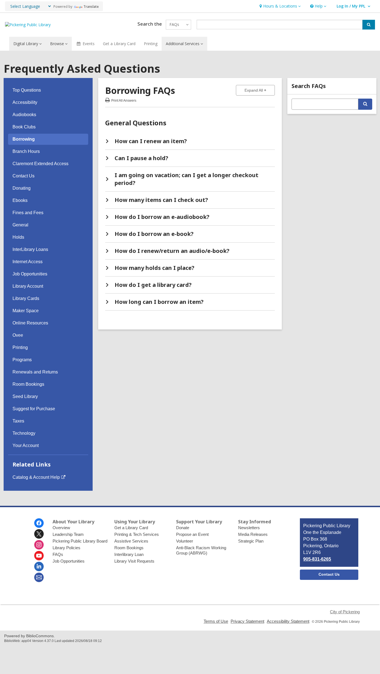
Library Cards (26, 298)
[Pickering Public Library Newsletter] (39, 577)
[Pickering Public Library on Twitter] (39, 534)
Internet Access (28, 261)
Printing (150, 43)
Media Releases (253, 534)
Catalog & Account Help (36, 477)
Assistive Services (131, 541)
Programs (22, 359)
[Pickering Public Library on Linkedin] (39, 566)
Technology (24, 433)
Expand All (260, 90)
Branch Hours (26, 151)
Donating (22, 188)
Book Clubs (24, 126)
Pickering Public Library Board (80, 541)
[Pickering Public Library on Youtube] (39, 555)
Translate (91, 6)
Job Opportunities (30, 274)
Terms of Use (216, 621)
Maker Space (26, 310)
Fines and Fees (28, 212)
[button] (279, 6)
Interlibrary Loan (129, 554)
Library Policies (66, 547)
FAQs (58, 554)
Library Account (28, 286)
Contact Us (23, 176)
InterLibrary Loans (30, 249)
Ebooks (20, 200)
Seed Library (25, 396)
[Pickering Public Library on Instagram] (39, 545)
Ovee (18, 335)
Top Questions (27, 90)
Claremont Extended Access (40, 163)
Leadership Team (68, 534)
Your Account (26, 445)
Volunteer (184, 541)
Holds (18, 237)
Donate (182, 527)
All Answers (123, 99)
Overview (61, 527)
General (20, 225)
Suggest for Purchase (34, 408)
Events (89, 43)
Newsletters (249, 527)
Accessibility (25, 102)
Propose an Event (192, 534)
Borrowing (24, 139)
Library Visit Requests (134, 561)
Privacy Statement (247, 621)
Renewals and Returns (35, 372)
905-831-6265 (317, 559)
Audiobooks (24, 114)
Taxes (18, 421)
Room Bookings (28, 384)
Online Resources (30, 323)
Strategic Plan (250, 541)
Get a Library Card (119, 43)
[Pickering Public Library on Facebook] (39, 523)
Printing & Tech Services (136, 534)
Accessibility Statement (288, 621)
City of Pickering (345, 611)
